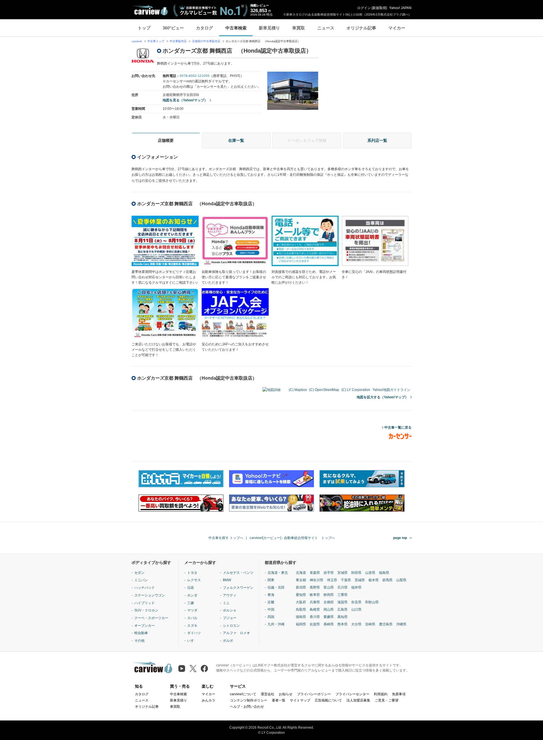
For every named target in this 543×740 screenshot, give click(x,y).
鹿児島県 (386, 624)
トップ (144, 27)
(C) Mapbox (298, 390)
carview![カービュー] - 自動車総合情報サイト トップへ (292, 538)
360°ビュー (173, 27)
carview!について (243, 694)
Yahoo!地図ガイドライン (391, 390)
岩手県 (329, 573)
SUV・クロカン (146, 610)
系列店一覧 (377, 140)
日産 (190, 588)
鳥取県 (301, 609)
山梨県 (401, 580)
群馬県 (387, 580)
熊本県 (342, 624)
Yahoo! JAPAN (400, 8)
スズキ (192, 626)
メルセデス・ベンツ (238, 573)
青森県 (315, 573)
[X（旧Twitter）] (193, 668)
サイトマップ (300, 700)
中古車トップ (155, 41)
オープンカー (144, 626)
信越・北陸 (276, 587)
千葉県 (346, 580)
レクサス (194, 580)
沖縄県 (401, 624)
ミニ (226, 603)
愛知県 (301, 595)
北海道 (301, 573)
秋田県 (356, 573)
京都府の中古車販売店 (206, 41)
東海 (271, 595)
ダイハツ (194, 633)
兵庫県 (315, 602)
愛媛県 (329, 617)
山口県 (356, 609)
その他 (139, 641)
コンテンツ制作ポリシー (248, 700)
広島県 (342, 609)
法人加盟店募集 (358, 700)
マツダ (192, 610)
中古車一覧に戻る (397, 427)
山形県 (370, 573)
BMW (227, 580)
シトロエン (231, 626)
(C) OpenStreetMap (324, 390)
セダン (139, 573)
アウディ (229, 595)
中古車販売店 (178, 41)
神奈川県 (316, 580)
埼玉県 (332, 580)
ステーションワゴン (149, 595)
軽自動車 (141, 633)
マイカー (396, 27)
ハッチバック (144, 588)
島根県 (315, 609)
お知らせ (285, 694)
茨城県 (360, 580)
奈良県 (356, 602)
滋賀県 (342, 602)
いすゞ (192, 641)
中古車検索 (236, 27)
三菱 (190, 603)
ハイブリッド (144, 603)
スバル (192, 618)
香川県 (315, 617)
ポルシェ (229, 610)
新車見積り (269, 27)
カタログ (204, 27)
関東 (271, 580)
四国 (271, 617)
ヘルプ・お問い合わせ (247, 707)
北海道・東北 (278, 573)
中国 (271, 609)
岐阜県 (315, 595)
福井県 (356, 587)
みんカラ (208, 700)
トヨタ (192, 573)
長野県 (315, 587)
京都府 (329, 602)
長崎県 (329, 624)
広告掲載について (328, 700)
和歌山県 (372, 602)
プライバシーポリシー (314, 694)
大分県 (356, 624)
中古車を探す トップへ (225, 538)
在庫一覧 (236, 140)
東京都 (301, 580)
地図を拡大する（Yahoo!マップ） (382, 397)
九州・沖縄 (276, 624)
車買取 (298, 27)
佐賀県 (315, 624)
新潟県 (301, 587)
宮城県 (342, 573)
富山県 (329, 587)
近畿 (271, 602)
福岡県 (301, 624)
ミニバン (141, 580)
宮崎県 (370, 624)
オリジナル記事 (361, 27)
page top (400, 538)
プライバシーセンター (352, 694)
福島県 (384, 573)
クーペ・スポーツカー (151, 618)
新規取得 (379, 8)
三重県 (342, 595)
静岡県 (329, 595)
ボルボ (228, 641)
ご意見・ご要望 (386, 700)
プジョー (229, 618)
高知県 (342, 617)
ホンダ (192, 595)
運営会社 (267, 694)
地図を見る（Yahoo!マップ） (185, 100)
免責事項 (399, 694)
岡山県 (329, 609)
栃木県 (374, 580)
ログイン (364, 8)
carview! (137, 41)
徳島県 (301, 617)
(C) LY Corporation (355, 390)
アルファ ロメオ (236, 633)
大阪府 (301, 602)
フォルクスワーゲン (238, 588)
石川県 (342, 587)
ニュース (325, 27)
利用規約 (380, 694)
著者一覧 (278, 700)
